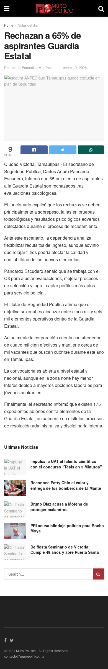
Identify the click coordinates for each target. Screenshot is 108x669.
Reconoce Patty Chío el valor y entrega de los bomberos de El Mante (65, 485)
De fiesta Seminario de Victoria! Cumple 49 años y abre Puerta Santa (64, 549)
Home (8, 25)
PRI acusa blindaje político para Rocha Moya (67, 528)
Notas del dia (28, 25)
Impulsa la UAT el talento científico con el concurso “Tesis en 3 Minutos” (66, 464)
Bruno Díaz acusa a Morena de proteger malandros (59, 506)
